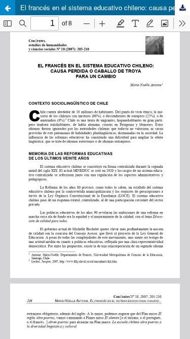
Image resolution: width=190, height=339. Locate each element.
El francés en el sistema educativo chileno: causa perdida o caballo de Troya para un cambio (105, 7)
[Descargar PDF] (182, 7)
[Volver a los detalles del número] (7, 7)
